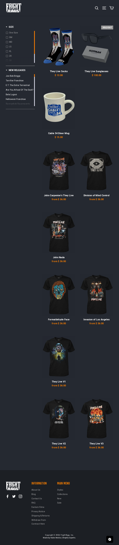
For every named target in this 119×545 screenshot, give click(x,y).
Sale (59, 503)
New (59, 498)
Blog (33, 494)
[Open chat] (109, 539)
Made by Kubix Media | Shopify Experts (59, 538)
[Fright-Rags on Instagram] (20, 496)
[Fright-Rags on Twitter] (14, 496)
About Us (35, 490)
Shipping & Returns (40, 516)
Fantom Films (37, 507)
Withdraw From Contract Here (38, 522)
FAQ (33, 503)
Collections (62, 494)
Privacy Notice (38, 511)
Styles (60, 490)
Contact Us (36, 498)
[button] (10, 27)
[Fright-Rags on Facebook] (7, 496)
